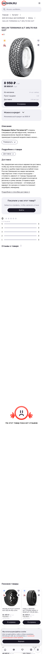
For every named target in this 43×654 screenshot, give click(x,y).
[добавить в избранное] (38, 40)
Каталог (15, 15)
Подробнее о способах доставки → (16, 192)
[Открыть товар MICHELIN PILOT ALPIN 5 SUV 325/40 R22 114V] (11, 607)
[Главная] (9, 3)
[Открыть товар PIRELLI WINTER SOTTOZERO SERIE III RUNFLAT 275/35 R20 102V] (31, 607)
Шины (30, 18)
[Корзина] (38, 649)
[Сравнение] (13, 649)
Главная (5, 15)
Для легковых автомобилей (13, 18)
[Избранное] (22, 649)
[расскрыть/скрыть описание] (23, 112)
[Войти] (31, 649)
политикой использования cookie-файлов (18, 636)
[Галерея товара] (21, 57)
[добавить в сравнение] (38, 45)
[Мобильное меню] (39, 3)
